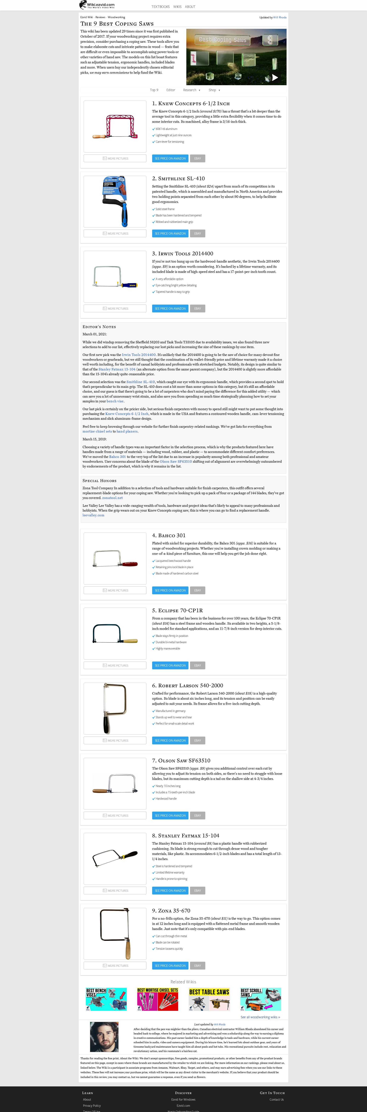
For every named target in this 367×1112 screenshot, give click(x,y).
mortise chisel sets (97, 431)
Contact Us (277, 1099)
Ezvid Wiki (86, 17)
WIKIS (177, 6)
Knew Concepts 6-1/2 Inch (127, 414)
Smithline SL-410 (141, 382)
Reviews (101, 17)
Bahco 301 (118, 457)
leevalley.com (94, 515)
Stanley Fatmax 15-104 (117, 369)
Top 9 (154, 90)
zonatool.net (112, 498)
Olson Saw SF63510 (176, 461)
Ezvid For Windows (183, 1099)
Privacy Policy (92, 1105)
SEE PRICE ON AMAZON (170, 158)
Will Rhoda (220, 1024)
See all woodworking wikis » (260, 1017)
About (87, 1099)
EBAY (197, 158)
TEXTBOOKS (161, 6)
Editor (170, 90)
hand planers (127, 431)
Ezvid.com (183, 1105)
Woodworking (116, 17)
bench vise (115, 401)
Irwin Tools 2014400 (139, 355)
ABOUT (190, 6)
